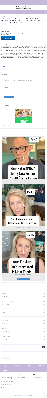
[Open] (23, 158)
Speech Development (6, 325)
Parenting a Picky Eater (6, 315)
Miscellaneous (5, 309)
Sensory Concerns (5, 323)
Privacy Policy (3, 388)
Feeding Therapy (5, 299)
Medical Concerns (5, 304)
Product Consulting (5, 317)
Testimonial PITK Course (7, 333)
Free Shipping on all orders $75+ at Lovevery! (10, 125)
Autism (3, 290)
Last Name (6, 87)
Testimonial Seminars (6, 336)
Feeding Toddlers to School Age (8, 301)
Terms (2, 390)
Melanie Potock (21, 7)
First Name (6, 82)
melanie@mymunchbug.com (38, 378)
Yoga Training (5, 339)
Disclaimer (3, 387)
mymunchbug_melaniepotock (23, 138)
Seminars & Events (4, 16)
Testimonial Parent (5, 331)
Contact (18, 378)
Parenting (4, 312)
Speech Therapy (5, 328)
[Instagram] (43, 177)
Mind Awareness (5, 307)
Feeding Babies (5, 296)
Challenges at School (6, 293)
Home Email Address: (8, 92)
